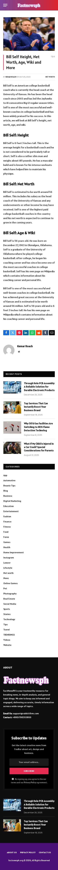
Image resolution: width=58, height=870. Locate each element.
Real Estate (9, 598)
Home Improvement (13, 552)
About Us (12, 852)
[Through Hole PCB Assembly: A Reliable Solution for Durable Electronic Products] (12, 387)
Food (5, 531)
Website (7, 645)
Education (8, 506)
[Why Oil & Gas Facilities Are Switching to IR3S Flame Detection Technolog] (12, 427)
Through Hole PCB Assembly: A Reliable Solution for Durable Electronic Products (39, 387)
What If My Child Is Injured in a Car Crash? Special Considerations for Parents (39, 447)
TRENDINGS (9, 634)
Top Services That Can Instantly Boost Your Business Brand (36, 407)
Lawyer (6, 562)
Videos (6, 639)
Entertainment (11, 511)
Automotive (9, 480)
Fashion (7, 516)
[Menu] (5, 5)
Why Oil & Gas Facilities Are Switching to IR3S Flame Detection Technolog (38, 427)
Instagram (8, 557)
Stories (6, 614)
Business (7, 495)
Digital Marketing (12, 501)
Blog (5, 490)
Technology (9, 619)
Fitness (7, 526)
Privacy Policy (30, 782)
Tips (5, 624)
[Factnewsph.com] (29, 5)
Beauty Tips (9, 485)
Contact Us (45, 852)
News (6, 578)
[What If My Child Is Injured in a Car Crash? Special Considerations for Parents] (12, 448)
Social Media (9, 603)
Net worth (50, 77)
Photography (10, 593)
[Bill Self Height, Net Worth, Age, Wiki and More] (29, 34)
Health (6, 547)
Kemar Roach (11, 77)
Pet (5, 588)
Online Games (10, 583)
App (5, 475)
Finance (7, 521)
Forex (6, 537)
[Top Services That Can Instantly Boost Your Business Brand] (12, 407)
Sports (6, 609)
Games (6, 542)
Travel (6, 629)
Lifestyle (7, 567)
